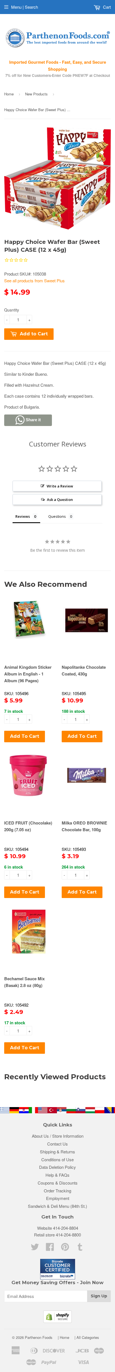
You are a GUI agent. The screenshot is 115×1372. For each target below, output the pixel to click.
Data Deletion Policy (57, 1167)
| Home (63, 1337)
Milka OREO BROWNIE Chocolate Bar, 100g (84, 826)
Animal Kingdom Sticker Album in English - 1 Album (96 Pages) (28, 674)
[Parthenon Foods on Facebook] (50, 1248)
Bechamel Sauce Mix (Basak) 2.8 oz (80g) (24, 981)
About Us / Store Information (57, 1136)
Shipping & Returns (57, 1152)
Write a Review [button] (60, 486)
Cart (106, 7)
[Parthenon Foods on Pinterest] (65, 1248)
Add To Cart (24, 736)
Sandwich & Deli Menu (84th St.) (57, 1206)
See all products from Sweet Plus (34, 280)
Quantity (11, 310)
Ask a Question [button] (60, 499)
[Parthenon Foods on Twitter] (35, 1248)
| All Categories (87, 1337)
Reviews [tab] (22, 516)
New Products (36, 94)
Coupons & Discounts (58, 1183)
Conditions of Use (57, 1159)
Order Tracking (57, 1191)
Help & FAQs (57, 1175)
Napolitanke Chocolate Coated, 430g (84, 670)
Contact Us (57, 1144)
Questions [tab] (57, 516)
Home (9, 94)
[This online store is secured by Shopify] (57, 1321)
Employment (57, 1198)
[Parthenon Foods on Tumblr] (80, 1248)
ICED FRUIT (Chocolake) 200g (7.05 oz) (28, 826)
